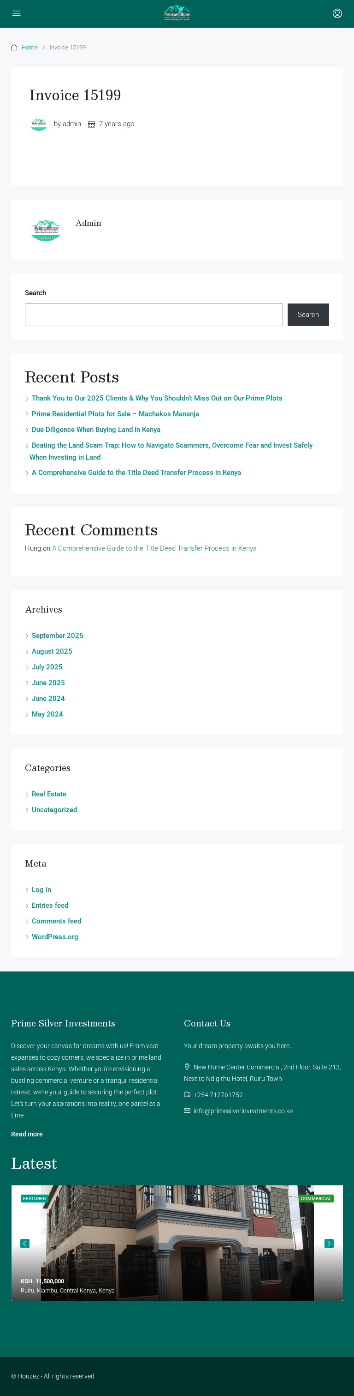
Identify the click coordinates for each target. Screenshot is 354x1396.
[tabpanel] (177, 1243)
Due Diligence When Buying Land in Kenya (96, 429)
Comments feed (56, 921)
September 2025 (57, 635)
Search (35, 293)
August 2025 (52, 651)
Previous (25, 1243)
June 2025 (48, 683)
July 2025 (47, 667)
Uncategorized (54, 810)
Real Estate (49, 794)
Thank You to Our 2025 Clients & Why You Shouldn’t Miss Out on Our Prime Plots (157, 398)
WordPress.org (55, 937)
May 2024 (47, 714)
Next (329, 1243)
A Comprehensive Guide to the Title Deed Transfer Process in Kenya (136, 472)
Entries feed (50, 905)
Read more (27, 1134)
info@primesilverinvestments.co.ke (243, 1111)
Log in (41, 890)
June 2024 (48, 698)
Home (30, 47)
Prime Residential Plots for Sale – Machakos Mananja (115, 414)
